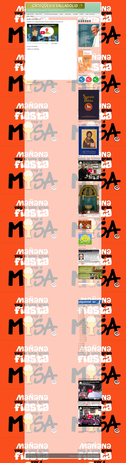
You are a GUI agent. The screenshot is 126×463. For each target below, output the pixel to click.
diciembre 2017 (82, 322)
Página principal (30, 14)
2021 (81, 313)
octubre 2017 (82, 325)
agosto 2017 (82, 329)
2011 (81, 351)
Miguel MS (97, 456)
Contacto (81, 14)
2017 (81, 320)
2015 (81, 345)
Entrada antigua (70, 82)
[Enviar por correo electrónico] (51, 43)
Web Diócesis (68, 14)
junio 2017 (81, 332)
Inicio (52, 82)
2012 (81, 350)
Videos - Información (90, 14)
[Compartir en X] (54, 43)
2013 (81, 348)
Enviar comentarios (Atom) (38, 84)
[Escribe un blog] (53, 43)
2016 (81, 343)
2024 (81, 308)
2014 (81, 346)
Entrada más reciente (33, 82)
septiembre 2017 (83, 327)
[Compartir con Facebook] (55, 43)
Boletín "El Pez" (39, 14)
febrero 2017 (82, 339)
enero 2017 (82, 341)
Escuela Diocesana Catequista (51, 14)
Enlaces (61, 14)
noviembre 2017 (82, 323)
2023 (81, 310)
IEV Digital (75, 14)
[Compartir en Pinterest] (56, 43)
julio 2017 (81, 330)
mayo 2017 (81, 334)
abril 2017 (81, 335)
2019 (81, 317)
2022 (81, 312)
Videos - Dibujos (30, 16)
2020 (81, 315)
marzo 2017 (82, 337)
